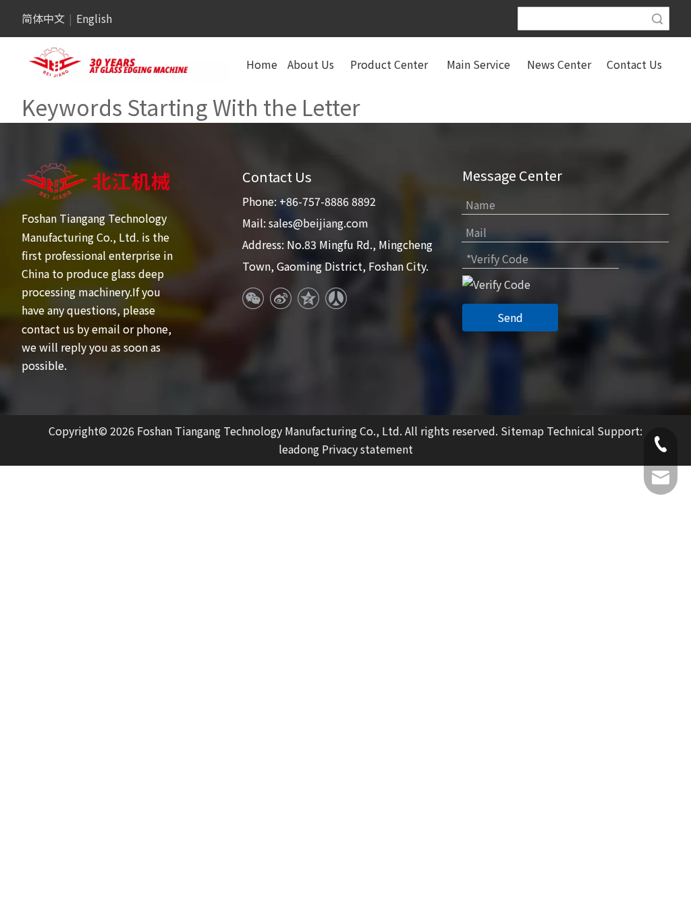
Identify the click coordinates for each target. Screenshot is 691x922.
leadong (299, 449)
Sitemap (522, 431)
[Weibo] (281, 298)
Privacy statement (367, 449)
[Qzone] (308, 298)
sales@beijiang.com (318, 223)
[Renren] (336, 298)
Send (510, 317)
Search (657, 18)
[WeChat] (253, 298)
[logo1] (97, 181)
